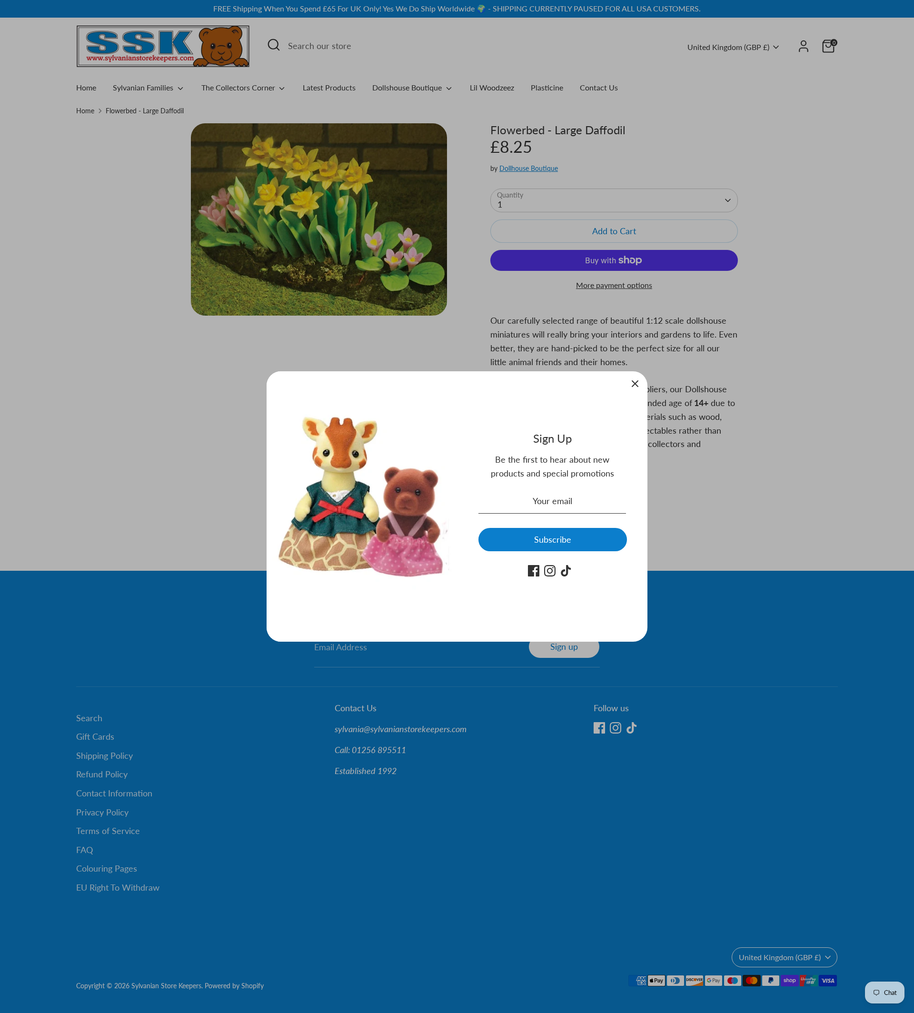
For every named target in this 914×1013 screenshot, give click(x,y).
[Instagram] (550, 570)
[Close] (635, 383)
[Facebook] (533, 570)
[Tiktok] (566, 570)
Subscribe (552, 539)
